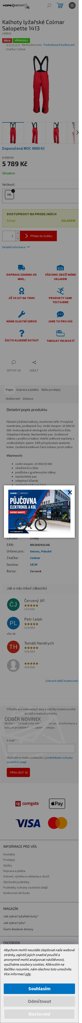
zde (27, 974)
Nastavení (39, 1014)
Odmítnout (39, 1001)
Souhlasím (39, 988)
